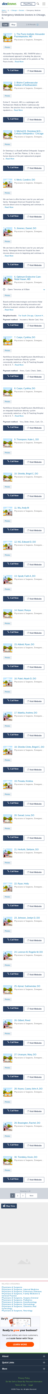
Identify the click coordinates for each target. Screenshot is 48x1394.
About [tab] (5, 1356)
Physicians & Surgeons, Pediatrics (17, 1300)
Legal (31, 1385)
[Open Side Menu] (43, 4)
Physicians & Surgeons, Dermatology (18, 1304)
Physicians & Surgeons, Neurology (17, 1311)
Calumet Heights (41, 316)
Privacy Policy (24, 1378)
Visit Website (35, 71)
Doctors (21, 10)
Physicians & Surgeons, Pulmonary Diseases (22, 1291)
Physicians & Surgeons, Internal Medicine (20, 1289)
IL (8, 10)
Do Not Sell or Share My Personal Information (24, 1382)
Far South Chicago (26, 316)
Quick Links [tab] (8, 1362)
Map (13, 25)
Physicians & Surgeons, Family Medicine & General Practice (21, 1295)
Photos (7, 47)
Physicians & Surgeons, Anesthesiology (19, 1302)
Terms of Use (20, 1385)
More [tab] (4, 1369)
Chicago (14, 10)
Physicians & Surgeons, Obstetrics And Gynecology (19, 1307)
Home (4, 10)
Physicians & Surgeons (12, 1287)
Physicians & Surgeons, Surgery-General (20, 1298)
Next (31, 1196)
